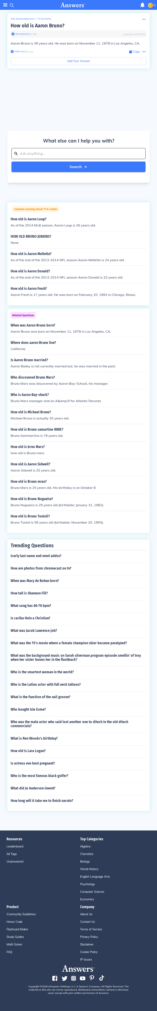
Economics (87, 899)
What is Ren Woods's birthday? (34, 738)
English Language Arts (95, 876)
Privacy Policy (89, 937)
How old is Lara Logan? (28, 751)
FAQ (9, 952)
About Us (86, 914)
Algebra (85, 846)
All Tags (12, 854)
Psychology (87, 884)
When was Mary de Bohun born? (35, 581)
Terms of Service (91, 929)
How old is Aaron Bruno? (37, 25)
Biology (85, 861)
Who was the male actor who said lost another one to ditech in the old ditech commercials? (69, 724)
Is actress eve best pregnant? (33, 763)
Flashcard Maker (17, 929)
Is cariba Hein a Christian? (30, 618)
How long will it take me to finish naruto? (42, 800)
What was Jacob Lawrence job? (34, 630)
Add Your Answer (78, 61)
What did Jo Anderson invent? (33, 788)
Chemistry (86, 854)
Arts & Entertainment (22, 18)
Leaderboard (15, 846)
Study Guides (15, 937)
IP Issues (86, 959)
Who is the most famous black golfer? (39, 776)
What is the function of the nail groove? (40, 697)
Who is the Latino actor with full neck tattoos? (46, 684)
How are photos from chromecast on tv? (41, 568)
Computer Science (92, 892)
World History (89, 869)
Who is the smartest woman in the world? (42, 672)
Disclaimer (87, 944)
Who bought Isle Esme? (28, 709)
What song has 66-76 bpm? (31, 605)
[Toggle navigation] (5, 5)
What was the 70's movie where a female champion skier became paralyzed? (69, 643)
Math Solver (14, 944)
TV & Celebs (44, 18)
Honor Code (14, 922)
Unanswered (15, 861)
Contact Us (87, 922)
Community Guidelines (21, 914)
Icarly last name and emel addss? (36, 556)
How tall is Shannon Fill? (29, 593)
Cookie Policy (89, 952)
